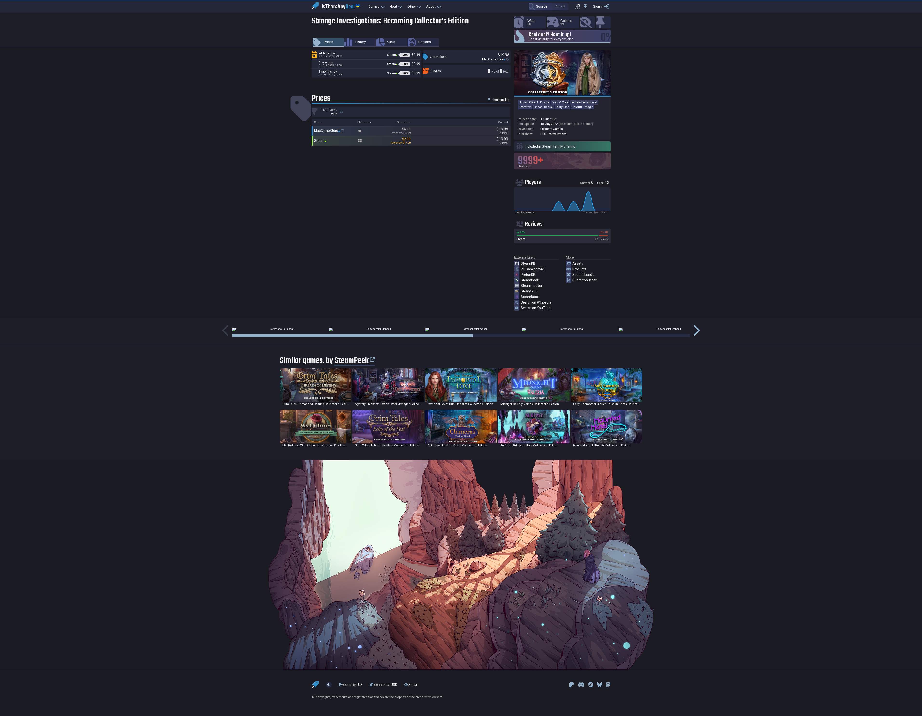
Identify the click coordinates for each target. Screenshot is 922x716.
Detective (525, 107)
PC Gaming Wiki (532, 269)
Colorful (577, 107)
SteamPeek (530, 280)
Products (579, 269)
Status (413, 685)
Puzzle (544, 102)
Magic (589, 107)
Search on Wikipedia (536, 302)
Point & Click (560, 102)
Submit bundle (583, 275)
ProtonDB (528, 275)
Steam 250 (529, 291)
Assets (577, 263)
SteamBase (530, 297)
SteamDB (528, 263)
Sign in (598, 6)
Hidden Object (528, 102)
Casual (548, 107)
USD (385, 685)
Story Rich (562, 107)
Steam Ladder (531, 286)
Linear (538, 107)
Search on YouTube (536, 308)
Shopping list (500, 99)
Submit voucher (584, 280)
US (353, 685)
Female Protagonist (584, 102)
